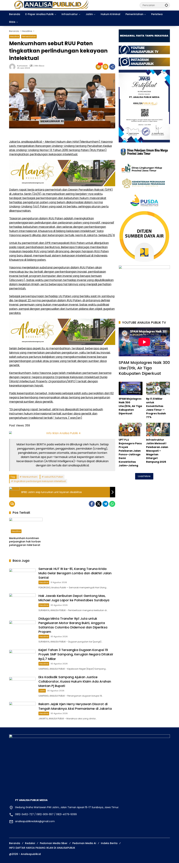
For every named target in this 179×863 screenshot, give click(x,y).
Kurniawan (22, 66)
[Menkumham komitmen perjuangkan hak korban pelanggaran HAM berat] (26, 526)
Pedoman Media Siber (53, 843)
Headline (14, 36)
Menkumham (29, 476)
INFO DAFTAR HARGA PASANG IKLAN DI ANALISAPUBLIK (42, 848)
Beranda (14, 843)
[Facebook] (92, 504)
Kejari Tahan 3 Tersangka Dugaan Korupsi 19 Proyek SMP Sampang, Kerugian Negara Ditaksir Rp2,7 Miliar (75, 654)
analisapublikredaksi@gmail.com (35, 821)
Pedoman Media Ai (84, 843)
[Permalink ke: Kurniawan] (13, 67)
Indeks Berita (109, 843)
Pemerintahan (29, 36)
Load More (144, 476)
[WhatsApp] (112, 504)
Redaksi (30, 843)
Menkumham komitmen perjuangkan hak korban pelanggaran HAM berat (25, 542)
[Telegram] (105, 504)
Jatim (42, 690)
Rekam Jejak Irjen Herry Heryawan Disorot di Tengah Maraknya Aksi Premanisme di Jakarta (75, 706)
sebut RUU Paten (53, 476)
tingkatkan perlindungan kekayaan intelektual (40, 481)
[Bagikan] (112, 67)
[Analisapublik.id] (71, 5)
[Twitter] (99, 504)
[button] (166, 5)
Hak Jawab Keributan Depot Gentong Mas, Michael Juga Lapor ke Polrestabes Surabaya (73, 598)
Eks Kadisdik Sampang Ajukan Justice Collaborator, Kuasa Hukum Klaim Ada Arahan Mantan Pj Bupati (74, 681)
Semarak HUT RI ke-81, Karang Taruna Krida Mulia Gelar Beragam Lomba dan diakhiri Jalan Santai (75, 573)
